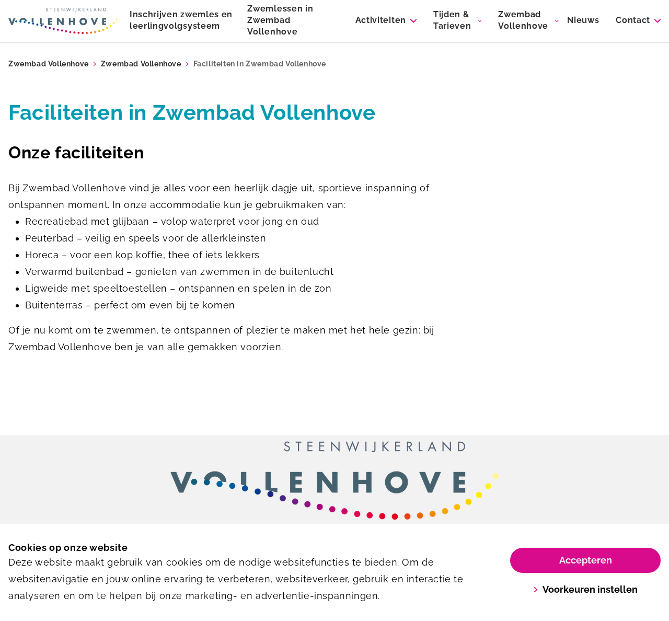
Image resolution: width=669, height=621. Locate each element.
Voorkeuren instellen (590, 589)
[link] (334, 480)
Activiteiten (380, 20)
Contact (633, 20)
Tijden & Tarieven (452, 20)
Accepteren (585, 560)
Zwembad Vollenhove (523, 20)
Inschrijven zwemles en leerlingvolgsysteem (181, 20)
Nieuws (583, 20)
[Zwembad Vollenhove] (62, 21)
